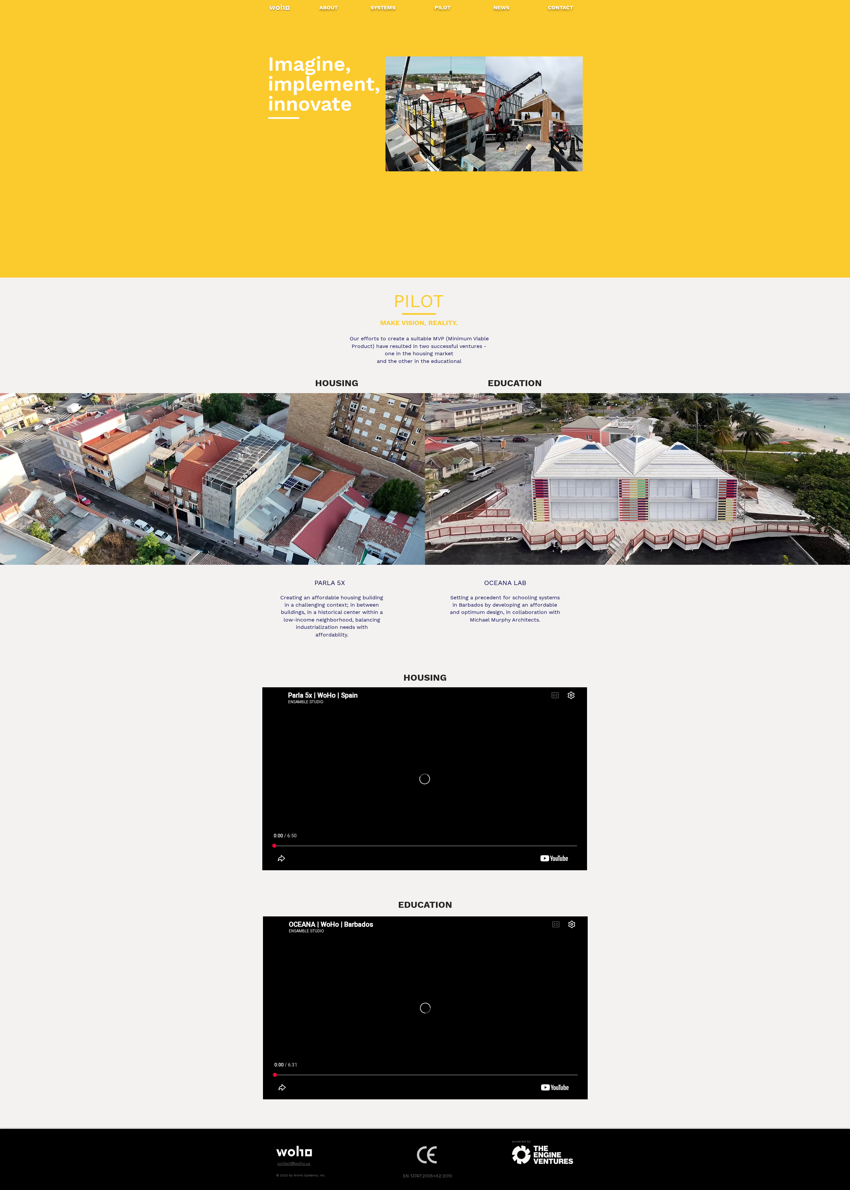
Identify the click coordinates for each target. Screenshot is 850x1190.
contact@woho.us (293, 1163)
